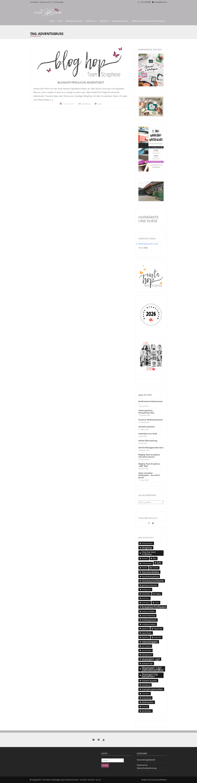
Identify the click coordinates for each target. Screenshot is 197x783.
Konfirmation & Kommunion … (150, 402)
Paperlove (145, 637)
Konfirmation (146, 602)
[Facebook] (149, 523)
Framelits (144, 568)
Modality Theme (147, 780)
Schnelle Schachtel (146, 427)
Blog (60, 21)
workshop (145, 706)
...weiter (99, 104)
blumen (145, 558)
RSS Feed (148, 395)
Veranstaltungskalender (146, 760)
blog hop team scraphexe (149, 553)
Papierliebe (157, 637)
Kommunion (145, 598)
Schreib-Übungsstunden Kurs (150, 448)
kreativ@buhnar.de (161, 2)
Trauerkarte (145, 694)
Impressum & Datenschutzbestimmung (148, 21)
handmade (146, 594)
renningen (150, 641)
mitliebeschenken (149, 624)
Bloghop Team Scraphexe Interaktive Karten (149, 456)
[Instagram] (153, 523)
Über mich (104, 21)
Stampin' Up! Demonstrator (153, 669)
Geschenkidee (150, 572)
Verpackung (146, 698)
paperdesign (147, 633)
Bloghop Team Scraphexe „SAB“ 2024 (149, 465)
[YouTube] (103, 740)
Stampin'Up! (147, 663)
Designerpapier (147, 563)
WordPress (163, 780)
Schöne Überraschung (147, 441)
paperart (145, 628)
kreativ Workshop (148, 615)
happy (158, 594)
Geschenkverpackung (150, 576)
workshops (146, 711)
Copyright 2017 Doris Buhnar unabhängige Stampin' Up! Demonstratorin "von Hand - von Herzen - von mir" (66, 780)
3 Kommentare (86, 104)
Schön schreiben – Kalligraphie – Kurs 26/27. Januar (149, 475)
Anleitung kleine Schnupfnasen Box (146, 411)
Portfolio (90, 21)
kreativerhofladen (154, 607)
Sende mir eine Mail (120, 21)
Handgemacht (146, 589)
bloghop (147, 547)
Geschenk (155, 568)
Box (154, 558)
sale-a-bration (146, 646)
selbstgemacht (147, 655)
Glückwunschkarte (153, 580)
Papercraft (158, 628)
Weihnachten (148, 702)
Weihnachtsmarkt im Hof (148, 244)
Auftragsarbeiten (147, 543)
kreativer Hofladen (148, 611)
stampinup (146, 685)
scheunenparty (146, 650)
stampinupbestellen (152, 689)
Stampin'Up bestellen (150, 675)
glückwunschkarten (149, 585)
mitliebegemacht (149, 620)
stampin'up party (149, 680)
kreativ (157, 602)
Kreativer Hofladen (74, 21)
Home (52, 21)
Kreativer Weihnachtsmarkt (150, 420)
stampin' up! (151, 659)
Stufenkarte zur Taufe (147, 434)
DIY (159, 563)
